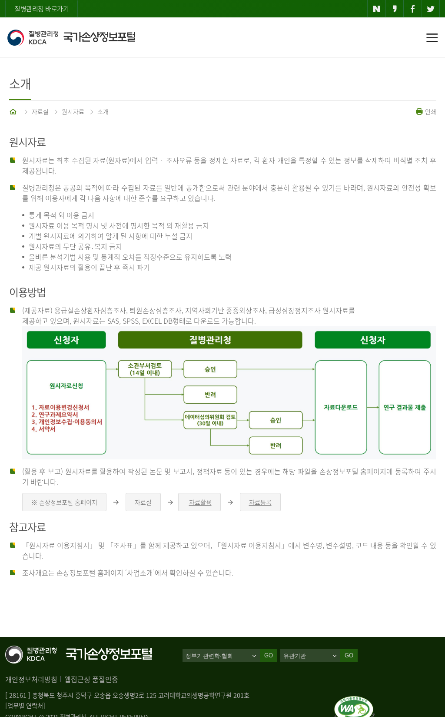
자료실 (40, 111)
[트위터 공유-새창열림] (431, 8)
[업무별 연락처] (25, 705)
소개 (103, 111)
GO (349, 655)
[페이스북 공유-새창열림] (413, 8)
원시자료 (73, 111)
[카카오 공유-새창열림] (395, 8)
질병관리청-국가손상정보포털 (71, 37)
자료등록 (260, 502)
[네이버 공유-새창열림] (376, 8)
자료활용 (200, 502)
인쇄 (429, 111)
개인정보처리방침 (31, 679)
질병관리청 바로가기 (41, 8)
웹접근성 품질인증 (91, 679)
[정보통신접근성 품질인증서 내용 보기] (354, 701)
